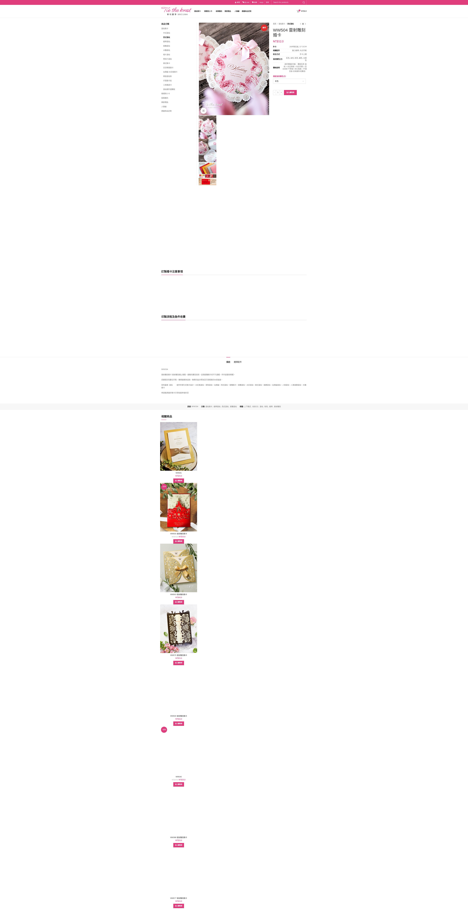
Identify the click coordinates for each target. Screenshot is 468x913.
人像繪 (163, 107)
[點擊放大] (203, 111)
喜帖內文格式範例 (171, 346)
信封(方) (255, 406)
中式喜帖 (166, 33)
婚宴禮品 (164, 102)
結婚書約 (164, 98)
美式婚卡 (166, 63)
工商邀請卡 (167, 85)
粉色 (266, 406)
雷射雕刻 (277, 406)
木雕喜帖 (166, 50)
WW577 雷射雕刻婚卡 (178, 898)
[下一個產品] (305, 24)
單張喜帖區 (167, 76)
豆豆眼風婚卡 (168, 68)
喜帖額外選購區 (169, 89)
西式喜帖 (290, 24)
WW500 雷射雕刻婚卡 (178, 716)
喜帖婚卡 (282, 24)
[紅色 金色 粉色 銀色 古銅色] (289, 81)
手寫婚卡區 (167, 81)
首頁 (275, 24)
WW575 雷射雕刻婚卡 (178, 655)
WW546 (179, 777)
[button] (178, 480)
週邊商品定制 (166, 111)
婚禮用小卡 (165, 94)
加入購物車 (290, 92)
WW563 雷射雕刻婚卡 (178, 594)
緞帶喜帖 (166, 42)
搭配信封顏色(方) (279, 76)
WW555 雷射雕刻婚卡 (178, 534)
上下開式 (247, 406)
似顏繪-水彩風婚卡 (170, 72)
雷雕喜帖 (166, 46)
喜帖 (261, 406)
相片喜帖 (166, 55)
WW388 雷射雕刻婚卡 (178, 837)
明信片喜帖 (167, 59)
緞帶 (271, 406)
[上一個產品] (300, 24)
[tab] (228, 360)
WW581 (179, 473)
